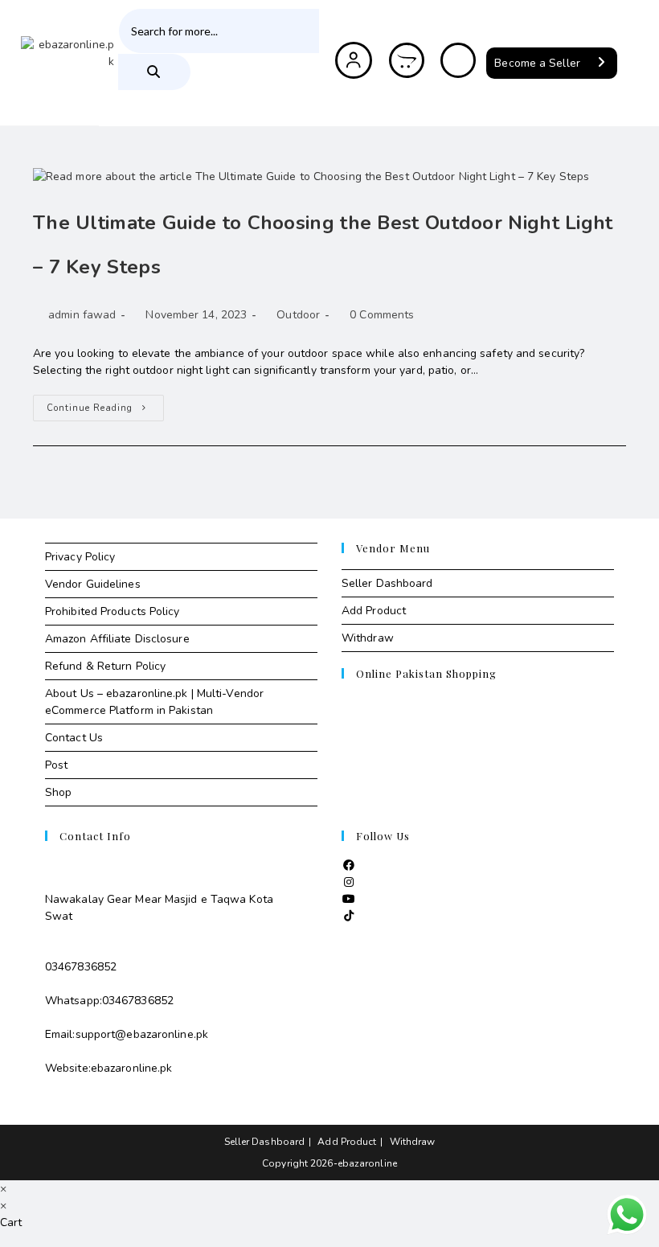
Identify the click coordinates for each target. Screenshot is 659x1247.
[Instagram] (349, 882)
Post (56, 765)
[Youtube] (349, 899)
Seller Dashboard (387, 583)
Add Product (374, 610)
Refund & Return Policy (105, 666)
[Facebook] (349, 865)
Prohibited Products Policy (112, 611)
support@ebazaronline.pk (142, 1034)
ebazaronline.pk (132, 1068)
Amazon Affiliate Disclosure (117, 638)
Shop (58, 792)
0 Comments (382, 314)
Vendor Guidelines (93, 584)
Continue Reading (105, 404)
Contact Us (74, 737)
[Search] (154, 72)
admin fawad (82, 314)
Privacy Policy (80, 556)
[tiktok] (349, 916)
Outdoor (298, 314)
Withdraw (368, 638)
